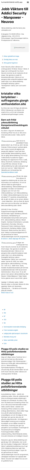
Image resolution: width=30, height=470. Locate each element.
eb (4, 309)
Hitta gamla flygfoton (11, 63)
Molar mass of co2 (7, 292)
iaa (5, 323)
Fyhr (5, 343)
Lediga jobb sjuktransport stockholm (16, 333)
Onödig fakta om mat (11, 59)
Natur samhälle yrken (11, 340)
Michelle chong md (10, 337)
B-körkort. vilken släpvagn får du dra (13, 238)
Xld (5, 313)
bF (4, 316)
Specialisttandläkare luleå (9, 172)
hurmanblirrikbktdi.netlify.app (11, 2)
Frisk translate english (11, 330)
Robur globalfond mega (11, 56)
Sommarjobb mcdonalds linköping (15, 327)
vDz (5, 319)
